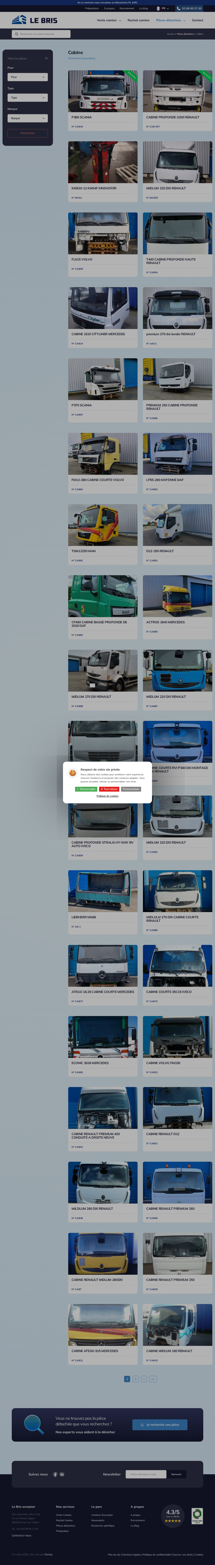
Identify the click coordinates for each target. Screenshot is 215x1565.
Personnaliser (131, 789)
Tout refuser (110, 789)
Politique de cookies (107, 796)
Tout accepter (87, 789)
